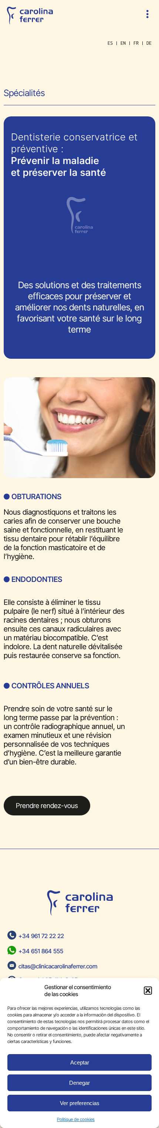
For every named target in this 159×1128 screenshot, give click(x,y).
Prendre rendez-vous (47, 805)
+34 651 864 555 (40, 951)
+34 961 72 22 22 (41, 936)
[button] (148, 990)
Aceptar (79, 1062)
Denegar (79, 1083)
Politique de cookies (76, 1119)
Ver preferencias (79, 1103)
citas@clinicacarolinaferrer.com (57, 966)
